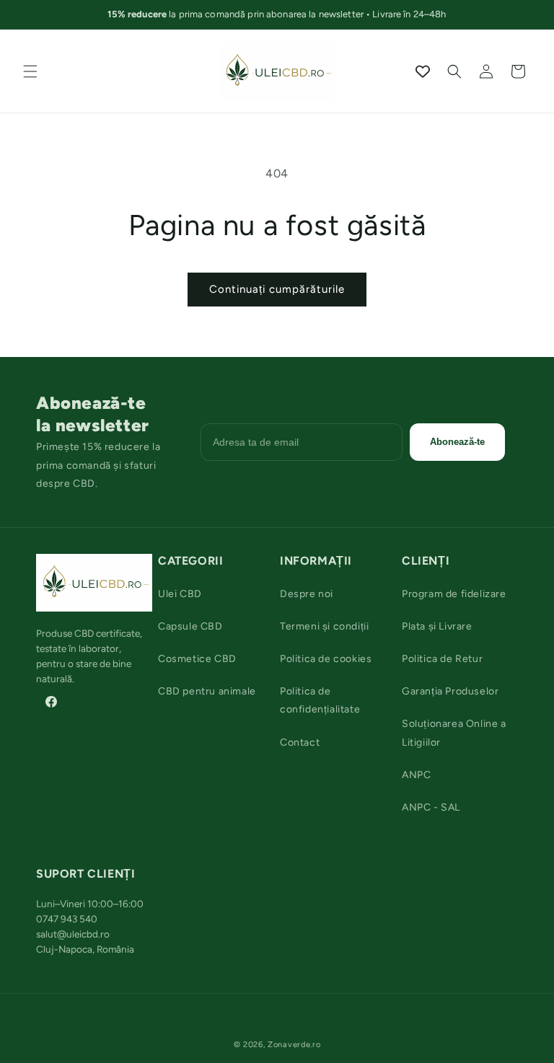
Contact (300, 742)
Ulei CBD (180, 594)
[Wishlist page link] (423, 71)
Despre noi (306, 594)
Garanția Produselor (450, 691)
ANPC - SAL (431, 807)
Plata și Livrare (437, 626)
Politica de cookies (325, 659)
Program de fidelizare (454, 594)
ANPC (416, 775)
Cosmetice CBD (197, 659)
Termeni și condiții (324, 626)
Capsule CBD (190, 626)
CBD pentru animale (207, 691)
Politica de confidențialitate (320, 700)
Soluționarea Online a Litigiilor (454, 733)
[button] (30, 71)
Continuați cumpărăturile (277, 289)
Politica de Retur (442, 659)
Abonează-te (457, 441)
